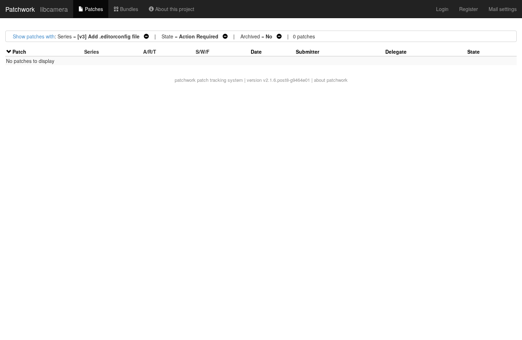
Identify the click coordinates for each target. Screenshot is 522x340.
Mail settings (503, 8)
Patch (19, 51)
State (473, 51)
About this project (174, 8)
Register (468, 8)
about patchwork (331, 79)
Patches (93, 8)
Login (442, 8)
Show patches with (34, 36)
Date (256, 51)
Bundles (128, 8)
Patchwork (20, 9)
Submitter (307, 51)
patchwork (185, 79)
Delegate (396, 51)
